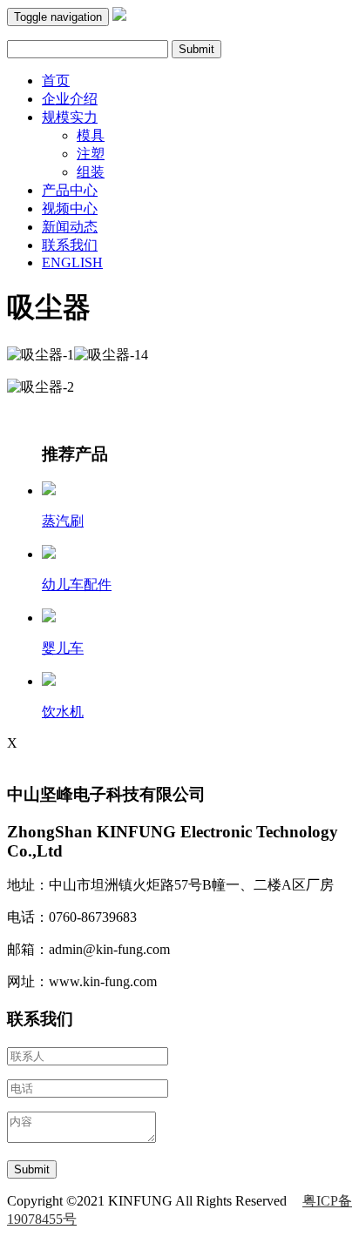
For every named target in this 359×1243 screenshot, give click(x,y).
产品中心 (70, 190)
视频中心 (70, 208)
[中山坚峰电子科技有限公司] (119, 16)
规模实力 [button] (70, 117)
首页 (56, 80)
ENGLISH (72, 262)
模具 (91, 135)
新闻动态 (70, 226)
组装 (91, 172)
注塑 (91, 153)
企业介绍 (70, 98)
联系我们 (70, 245)
